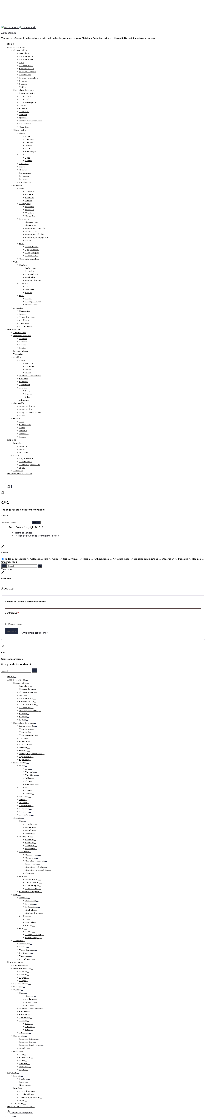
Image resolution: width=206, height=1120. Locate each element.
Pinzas (28, 240)
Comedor (29, 363)
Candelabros (25, 424)
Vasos (22, 154)
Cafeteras (23, 108)
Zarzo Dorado (8, 32)
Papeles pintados (20, 351)
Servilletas (24, 283)
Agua (27, 136)
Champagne (30, 151)
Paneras (28, 299)
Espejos (22, 345)
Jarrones (23, 431)
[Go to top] (2, 543)
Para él (16, 455)
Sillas (27, 397)
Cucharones (30, 225)
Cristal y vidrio (19, 130)
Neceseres (23, 452)
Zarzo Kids (18, 471)
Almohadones (19, 332)
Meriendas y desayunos (23, 90)
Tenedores (30, 191)
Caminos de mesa (33, 280)
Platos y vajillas (20, 50)
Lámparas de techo (27, 406)
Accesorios (18, 308)
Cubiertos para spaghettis (36, 237)
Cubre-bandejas (32, 305)
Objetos (16, 418)
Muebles (17, 357)
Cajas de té (24, 127)
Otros (21, 244)
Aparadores (24, 385)
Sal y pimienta (25, 326)
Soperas (23, 81)
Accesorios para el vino (29, 464)
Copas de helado (26, 68)
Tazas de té (24, 99)
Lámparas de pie (26, 409)
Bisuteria (23, 446)
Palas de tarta (31, 231)
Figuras (22, 437)
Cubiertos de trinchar (34, 234)
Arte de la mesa (16, 47)
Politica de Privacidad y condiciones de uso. (37, 535)
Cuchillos (29, 197)
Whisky (28, 145)
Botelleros (24, 163)
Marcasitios (24, 311)
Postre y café (24, 204)
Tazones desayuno (27, 102)
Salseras (23, 84)
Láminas (23, 338)
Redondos (29, 271)
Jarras (22, 167)
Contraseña (12, 612)
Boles (21, 62)
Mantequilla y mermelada (30, 121)
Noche (28, 372)
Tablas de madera (27, 317)
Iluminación (18, 403)
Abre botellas (25, 182)
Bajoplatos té (25, 124)
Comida (28, 292)
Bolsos (22, 449)
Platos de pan (25, 75)
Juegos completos (27, 93)
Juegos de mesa (26, 458)
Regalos (11, 440)
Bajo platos (24, 53)
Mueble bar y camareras (30, 375)
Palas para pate (32, 253)
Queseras (23, 118)
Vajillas (22, 87)
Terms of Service (23, 532)
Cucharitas (30, 216)
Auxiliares (29, 366)
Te (26, 286)
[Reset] (40, 566)
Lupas (22, 467)
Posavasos (24, 179)
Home (10, 44)
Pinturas (23, 342)
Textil (15, 262)
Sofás (27, 391)
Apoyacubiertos (32, 249)
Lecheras (23, 114)
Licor (27, 148)
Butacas (28, 394)
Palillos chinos (31, 256)
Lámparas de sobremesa (30, 412)
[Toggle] (15, 677)
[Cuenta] (8, 483)
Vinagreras (24, 323)
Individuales (30, 268)
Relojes (22, 348)
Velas (21, 421)
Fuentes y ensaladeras (28, 78)
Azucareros (24, 111)
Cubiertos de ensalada (35, 228)
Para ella (17, 443)
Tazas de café (25, 96)
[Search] (8, 479)
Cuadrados (30, 277)
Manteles (23, 265)
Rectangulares (31, 274)
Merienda (29, 289)
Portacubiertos (31, 246)
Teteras (22, 105)
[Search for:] (16, 670)
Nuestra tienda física (19, 473)
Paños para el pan (33, 302)
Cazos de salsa (31, 222)
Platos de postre (26, 65)
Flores (22, 428)
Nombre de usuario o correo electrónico (26, 601)
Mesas (22, 360)
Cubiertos (17, 185)
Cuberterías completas (29, 259)
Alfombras (24, 400)
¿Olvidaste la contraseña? (34, 632)
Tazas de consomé (27, 72)
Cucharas (29, 194)
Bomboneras (25, 173)
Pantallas (23, 415)
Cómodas (23, 378)
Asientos (23, 388)
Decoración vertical (22, 336)
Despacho (29, 369)
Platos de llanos (26, 56)
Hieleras (23, 170)
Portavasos (24, 176)
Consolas (23, 382)
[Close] (2, 546)
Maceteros (24, 434)
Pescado (28, 200)
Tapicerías (18, 354)
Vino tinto (29, 139)
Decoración (14, 329)
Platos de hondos (26, 59)
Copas (22, 133)
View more (6, 569)
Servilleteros (24, 320)
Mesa (21, 188)
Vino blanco (30, 142)
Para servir (24, 219)
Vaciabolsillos (25, 461)
